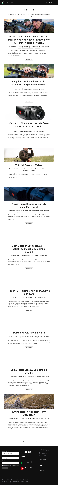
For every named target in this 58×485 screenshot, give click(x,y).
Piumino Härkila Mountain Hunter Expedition (29, 413)
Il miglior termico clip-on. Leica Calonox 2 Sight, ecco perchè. (29, 83)
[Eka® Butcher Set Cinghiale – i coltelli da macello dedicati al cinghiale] (29, 229)
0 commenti (41, 89)
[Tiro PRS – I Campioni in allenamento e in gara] (29, 274)
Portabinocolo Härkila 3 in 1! (29, 332)
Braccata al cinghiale (33, 255)
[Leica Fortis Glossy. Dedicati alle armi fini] (29, 353)
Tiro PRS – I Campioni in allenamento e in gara (29, 292)
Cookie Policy (46, 459)
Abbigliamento (23, 336)
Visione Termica (31, 168)
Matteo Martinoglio (14, 418)
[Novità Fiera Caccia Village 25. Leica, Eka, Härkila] (29, 187)
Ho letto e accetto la (11, 465)
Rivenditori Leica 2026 (44, 468)
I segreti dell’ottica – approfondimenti (28, 46)
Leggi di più (29, 59)
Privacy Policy (15, 465)
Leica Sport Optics (40, 46)
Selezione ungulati (22, 89)
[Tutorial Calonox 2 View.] (29, 148)
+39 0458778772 (43, 456)
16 (36, 441)
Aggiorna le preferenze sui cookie (46, 460)
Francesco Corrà (13, 46)
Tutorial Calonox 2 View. (29, 165)
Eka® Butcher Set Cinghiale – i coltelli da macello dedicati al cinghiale (29, 249)
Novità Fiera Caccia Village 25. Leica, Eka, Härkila (29, 206)
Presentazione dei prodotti (27, 47)
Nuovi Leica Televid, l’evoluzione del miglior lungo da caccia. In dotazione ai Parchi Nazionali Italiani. (29, 39)
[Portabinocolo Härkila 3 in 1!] (29, 316)
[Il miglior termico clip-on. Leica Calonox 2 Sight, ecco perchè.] (29, 64)
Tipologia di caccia (6, 460)
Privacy (40, 459)
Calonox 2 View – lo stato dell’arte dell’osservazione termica (29, 125)
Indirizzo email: (5, 451)
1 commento (37, 47)
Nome (3, 456)
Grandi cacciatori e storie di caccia (30, 297)
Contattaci (41, 470)
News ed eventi (32, 212)
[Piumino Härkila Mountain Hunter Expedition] (29, 395)
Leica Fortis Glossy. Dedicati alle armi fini (29, 371)
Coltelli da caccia (32, 210)
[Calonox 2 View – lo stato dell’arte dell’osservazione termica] (29, 106)
